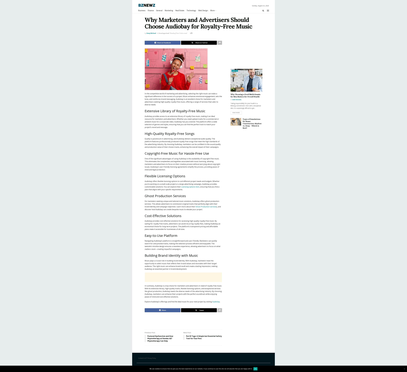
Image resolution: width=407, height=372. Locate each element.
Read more (236, 112)
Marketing (169, 10)
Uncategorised (163, 33)
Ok (255, 369)
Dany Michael (151, 33)
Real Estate (179, 10)
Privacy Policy (151, 358)
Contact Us (141, 358)
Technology (191, 10)
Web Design (203, 10)
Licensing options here (190, 187)
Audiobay (216, 301)
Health (234, 71)
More (212, 10)
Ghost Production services (206, 207)
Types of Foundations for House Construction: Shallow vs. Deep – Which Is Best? (252, 123)
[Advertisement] (183, 277)
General (159, 10)
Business (141, 10)
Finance (151, 10)
